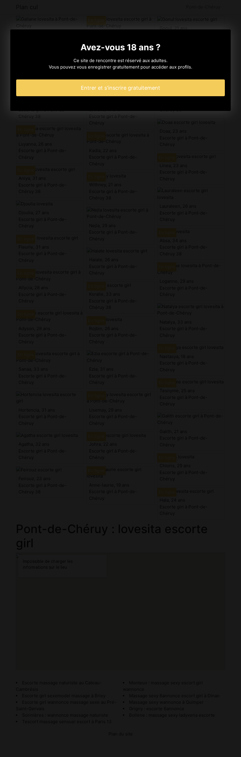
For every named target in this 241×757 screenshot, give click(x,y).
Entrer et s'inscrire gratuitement (120, 88)
